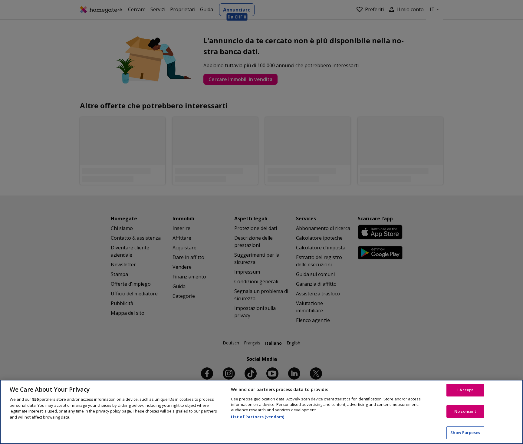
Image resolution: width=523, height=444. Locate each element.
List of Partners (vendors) (257, 416)
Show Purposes (465, 432)
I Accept (465, 390)
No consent (465, 411)
